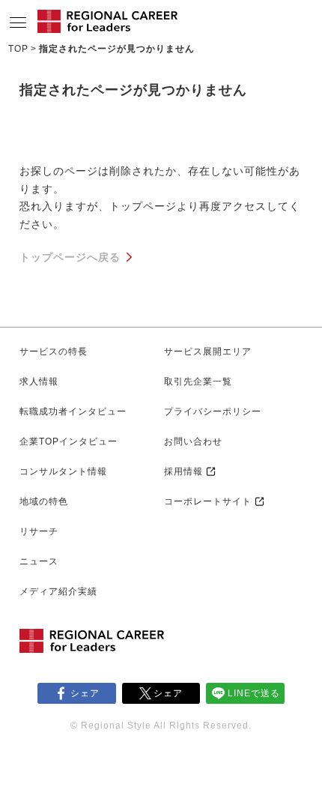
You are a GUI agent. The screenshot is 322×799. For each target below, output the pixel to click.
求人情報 (38, 381)
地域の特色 (43, 501)
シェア (85, 693)
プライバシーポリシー (212, 411)
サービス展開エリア (208, 351)
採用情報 (183, 471)
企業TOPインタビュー (68, 441)
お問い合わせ (193, 441)
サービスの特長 (53, 351)
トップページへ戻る (70, 257)
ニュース (38, 561)
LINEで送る (254, 693)
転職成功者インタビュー (73, 411)
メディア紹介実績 (58, 591)
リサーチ (38, 531)
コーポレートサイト (208, 501)
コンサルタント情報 (63, 471)
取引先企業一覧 (198, 381)
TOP (18, 48)
